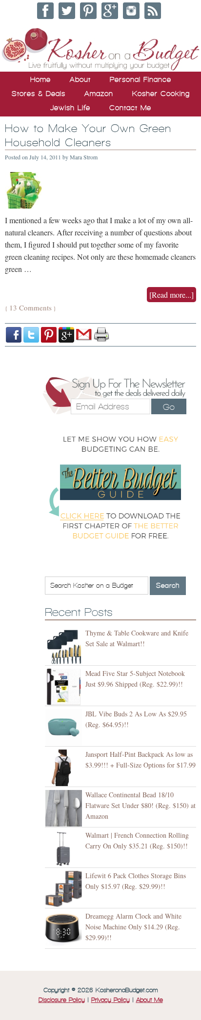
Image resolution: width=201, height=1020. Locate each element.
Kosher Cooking (161, 93)
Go (169, 407)
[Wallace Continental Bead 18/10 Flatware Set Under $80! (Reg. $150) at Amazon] (65, 808)
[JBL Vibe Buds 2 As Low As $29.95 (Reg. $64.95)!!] (65, 727)
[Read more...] (171, 294)
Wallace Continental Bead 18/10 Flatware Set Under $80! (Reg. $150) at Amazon (140, 805)
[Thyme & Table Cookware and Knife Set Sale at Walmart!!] (65, 646)
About (80, 79)
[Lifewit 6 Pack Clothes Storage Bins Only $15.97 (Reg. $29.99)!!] (65, 889)
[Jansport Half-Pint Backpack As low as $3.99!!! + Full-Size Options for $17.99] (65, 768)
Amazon (98, 93)
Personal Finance (140, 79)
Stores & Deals (38, 93)
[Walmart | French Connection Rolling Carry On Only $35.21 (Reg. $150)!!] (65, 848)
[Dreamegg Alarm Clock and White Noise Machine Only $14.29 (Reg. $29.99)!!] (65, 929)
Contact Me (130, 108)
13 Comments (30, 307)
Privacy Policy (110, 1000)
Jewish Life (70, 108)
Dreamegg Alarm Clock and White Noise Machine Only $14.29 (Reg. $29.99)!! (133, 926)
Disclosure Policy (62, 1000)
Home (40, 79)
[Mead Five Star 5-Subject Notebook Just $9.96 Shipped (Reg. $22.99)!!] (65, 687)
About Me (149, 1000)
